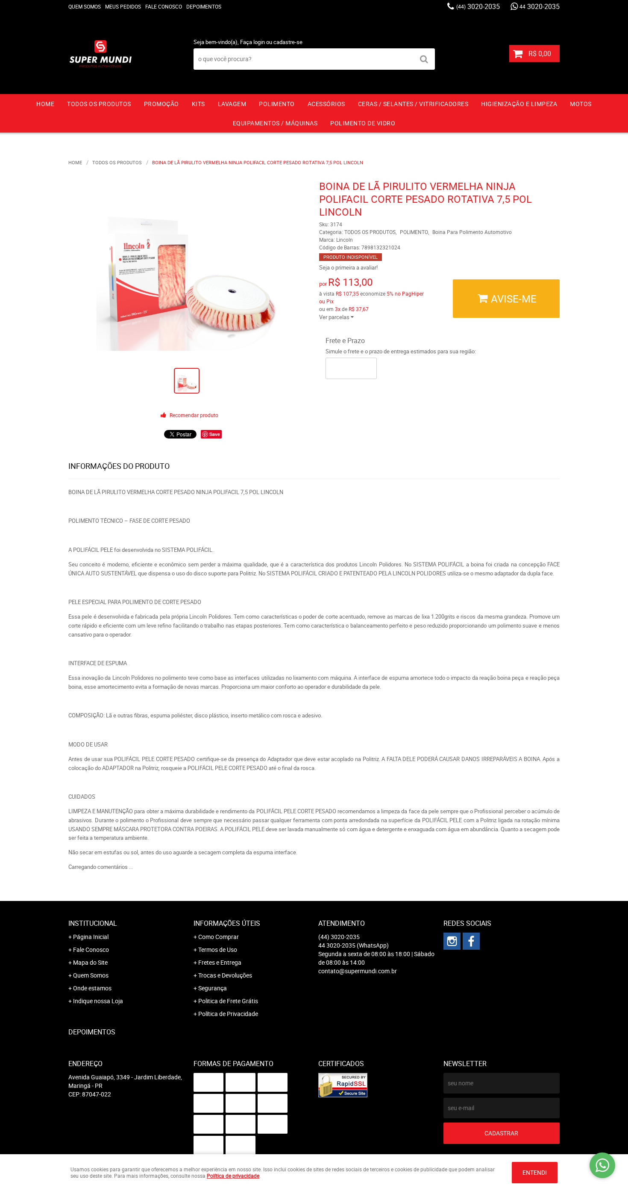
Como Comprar (218, 937)
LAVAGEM (232, 104)
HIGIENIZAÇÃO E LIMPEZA (519, 104)
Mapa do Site (90, 962)
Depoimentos (203, 6)
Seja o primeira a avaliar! (348, 267)
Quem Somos (84, 6)
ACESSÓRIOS (326, 104)
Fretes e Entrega (219, 962)
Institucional (92, 923)
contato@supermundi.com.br (357, 971)
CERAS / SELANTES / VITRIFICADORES (413, 104)
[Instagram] (452, 941)
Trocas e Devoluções (225, 975)
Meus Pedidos (123, 6)
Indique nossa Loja (98, 1001)
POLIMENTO (277, 104)
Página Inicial (91, 937)
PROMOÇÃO (161, 104)
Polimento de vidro (362, 123)
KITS (198, 104)
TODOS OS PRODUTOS (99, 104)
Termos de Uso (217, 949)
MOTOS (581, 104)
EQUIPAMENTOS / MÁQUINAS (275, 123)
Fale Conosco (163, 6)
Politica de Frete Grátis (228, 1001)
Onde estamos (92, 988)
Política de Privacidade (228, 1014)
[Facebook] (471, 941)
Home (45, 104)
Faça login (252, 42)
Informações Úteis (227, 923)
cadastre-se (287, 42)
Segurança (212, 988)
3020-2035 (478, 6)
